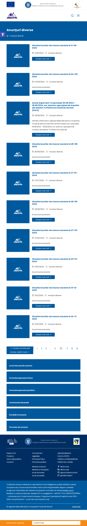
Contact (10, 462)
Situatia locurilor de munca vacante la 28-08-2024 (55, 145)
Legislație (36, 456)
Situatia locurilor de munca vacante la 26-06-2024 (55, 202)
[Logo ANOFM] (12, 15)
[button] (3, 34)
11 (67, 348)
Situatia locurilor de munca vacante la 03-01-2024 (55, 260)
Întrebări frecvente (17, 415)
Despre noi (11, 453)
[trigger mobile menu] (78, 16)
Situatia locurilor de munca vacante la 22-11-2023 (54, 317)
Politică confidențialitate (68, 459)
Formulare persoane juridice (22, 390)
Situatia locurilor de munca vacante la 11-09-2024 (54, 46)
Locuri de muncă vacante (20, 365)
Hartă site (76, 506)
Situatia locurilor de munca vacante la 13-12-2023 (54, 288)
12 (72, 348)
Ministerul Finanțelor (40, 469)
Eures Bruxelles (38, 475)
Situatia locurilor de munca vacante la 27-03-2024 (55, 231)
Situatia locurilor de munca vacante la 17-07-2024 (55, 174)
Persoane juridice (39, 462)
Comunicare (37, 453)
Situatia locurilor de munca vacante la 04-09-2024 (55, 75)
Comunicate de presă (19, 402)
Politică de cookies (65, 462)
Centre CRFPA (63, 456)
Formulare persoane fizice (21, 378)
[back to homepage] (7, 36)
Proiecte (10, 456)
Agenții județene (64, 453)
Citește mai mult (42, 59)
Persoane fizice (38, 459)
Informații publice (14, 459)
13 (77, 348)
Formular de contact (18, 427)
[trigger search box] (72, 16)
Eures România (38, 472)
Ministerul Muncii (39, 466)
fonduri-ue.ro (67, 490)
